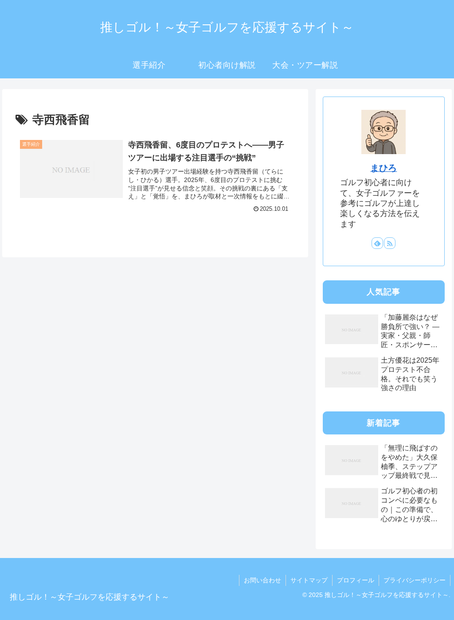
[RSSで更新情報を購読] (389, 243)
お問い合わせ (262, 580)
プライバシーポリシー (415, 580)
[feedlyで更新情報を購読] (377, 243)
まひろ (383, 168)
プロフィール (355, 580)
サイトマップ (309, 580)
